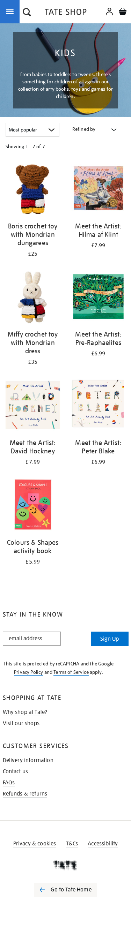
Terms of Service (71, 672)
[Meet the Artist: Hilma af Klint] (98, 189)
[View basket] (122, 12)
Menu (11, 11)
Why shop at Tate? (25, 712)
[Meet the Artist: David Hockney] (32, 406)
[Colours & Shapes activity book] (32, 506)
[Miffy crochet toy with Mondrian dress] (32, 298)
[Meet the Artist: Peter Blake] (98, 406)
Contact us (15, 771)
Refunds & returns (25, 793)
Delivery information (28, 760)
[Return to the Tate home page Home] (66, 13)
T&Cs (72, 843)
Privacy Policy (28, 672)
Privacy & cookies (34, 843)
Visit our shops (21, 723)
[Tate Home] (65, 865)
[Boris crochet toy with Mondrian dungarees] (32, 189)
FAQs (9, 782)
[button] (26, 13)
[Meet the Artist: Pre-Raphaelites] (98, 298)
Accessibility (103, 843)
